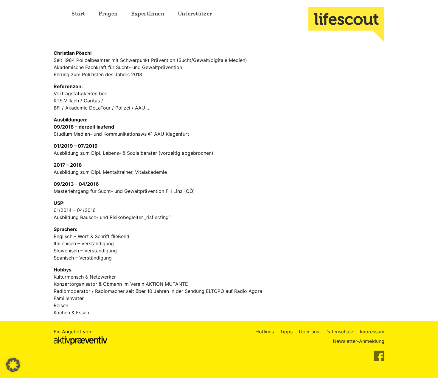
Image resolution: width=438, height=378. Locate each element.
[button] (13, 365)
